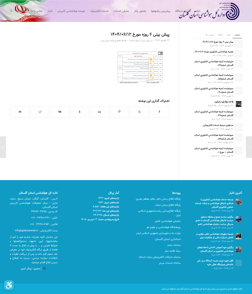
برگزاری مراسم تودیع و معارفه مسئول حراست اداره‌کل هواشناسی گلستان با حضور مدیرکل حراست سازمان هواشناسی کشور (214, 220)
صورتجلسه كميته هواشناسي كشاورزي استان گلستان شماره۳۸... (214, 113)
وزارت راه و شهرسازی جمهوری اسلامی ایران (158, 233)
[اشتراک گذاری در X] (139, 112)
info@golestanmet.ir (26, 230)
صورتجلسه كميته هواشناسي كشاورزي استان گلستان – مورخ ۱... (214, 150)
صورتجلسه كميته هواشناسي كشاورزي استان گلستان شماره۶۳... (214, 63)
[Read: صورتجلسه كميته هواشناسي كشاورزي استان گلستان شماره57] (238, 137)
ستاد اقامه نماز (173, 251)
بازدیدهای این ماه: (110, 211)
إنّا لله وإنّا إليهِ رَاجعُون (223, 102)
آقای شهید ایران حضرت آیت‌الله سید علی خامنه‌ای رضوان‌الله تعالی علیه (215, 262)
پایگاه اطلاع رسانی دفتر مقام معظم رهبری (158, 199)
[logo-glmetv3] (203, 11)
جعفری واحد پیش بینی (111, 40)
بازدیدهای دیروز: (111, 202)
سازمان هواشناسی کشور (168, 221)
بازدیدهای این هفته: (109, 206)
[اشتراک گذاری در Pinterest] (119, 112)
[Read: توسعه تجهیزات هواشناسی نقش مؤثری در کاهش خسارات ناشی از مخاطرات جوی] (238, 236)
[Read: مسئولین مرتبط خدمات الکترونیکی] (238, 127)
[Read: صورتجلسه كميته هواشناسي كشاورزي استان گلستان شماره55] (238, 77)
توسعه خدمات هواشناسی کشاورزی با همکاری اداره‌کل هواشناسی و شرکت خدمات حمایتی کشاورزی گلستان (214, 203)
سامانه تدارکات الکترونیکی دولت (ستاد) (160, 257)
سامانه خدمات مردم (170, 263)
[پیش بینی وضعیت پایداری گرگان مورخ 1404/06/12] (249, 147)
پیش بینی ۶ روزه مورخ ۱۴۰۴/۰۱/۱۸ (218, 42)
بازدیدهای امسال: (110, 215)
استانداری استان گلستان (168, 239)
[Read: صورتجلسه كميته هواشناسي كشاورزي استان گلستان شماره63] (238, 63)
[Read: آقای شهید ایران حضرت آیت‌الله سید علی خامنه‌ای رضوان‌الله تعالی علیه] (238, 262)
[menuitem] (198, 11)
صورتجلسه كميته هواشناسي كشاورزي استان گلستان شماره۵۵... (214, 77)
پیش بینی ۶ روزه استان (140, 40)
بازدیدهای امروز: (111, 198)
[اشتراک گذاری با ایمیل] (20, 112)
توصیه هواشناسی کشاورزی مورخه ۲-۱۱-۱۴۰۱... (213, 51)
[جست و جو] (11, 11)
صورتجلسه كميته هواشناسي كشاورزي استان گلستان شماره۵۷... (214, 137)
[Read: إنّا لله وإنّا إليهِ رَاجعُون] (238, 104)
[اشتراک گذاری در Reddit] (40, 112)
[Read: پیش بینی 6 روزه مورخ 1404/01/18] (238, 44)
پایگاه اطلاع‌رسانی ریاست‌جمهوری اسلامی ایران (159, 213)
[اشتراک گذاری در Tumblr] (80, 112)
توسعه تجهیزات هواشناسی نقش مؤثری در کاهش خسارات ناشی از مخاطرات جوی (214, 236)
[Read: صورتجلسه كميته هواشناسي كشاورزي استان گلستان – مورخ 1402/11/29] (238, 150)
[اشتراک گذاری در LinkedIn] (99, 112)
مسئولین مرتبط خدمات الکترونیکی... (217, 125)
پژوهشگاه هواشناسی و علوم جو (164, 227)
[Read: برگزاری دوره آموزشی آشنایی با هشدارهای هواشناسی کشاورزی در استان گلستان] (238, 249)
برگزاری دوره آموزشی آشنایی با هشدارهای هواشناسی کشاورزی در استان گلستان (215, 249)
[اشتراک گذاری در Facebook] (159, 112)
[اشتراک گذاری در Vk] (59, 112)
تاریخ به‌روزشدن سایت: (108, 219)
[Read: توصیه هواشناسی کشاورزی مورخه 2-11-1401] (238, 53)
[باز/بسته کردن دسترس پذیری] (9, 285)
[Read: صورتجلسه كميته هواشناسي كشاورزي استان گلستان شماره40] (238, 90)
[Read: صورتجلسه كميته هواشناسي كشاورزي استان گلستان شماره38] (238, 113)
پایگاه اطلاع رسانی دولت (168, 205)
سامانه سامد (174, 245)
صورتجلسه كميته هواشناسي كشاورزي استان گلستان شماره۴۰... (214, 90)
